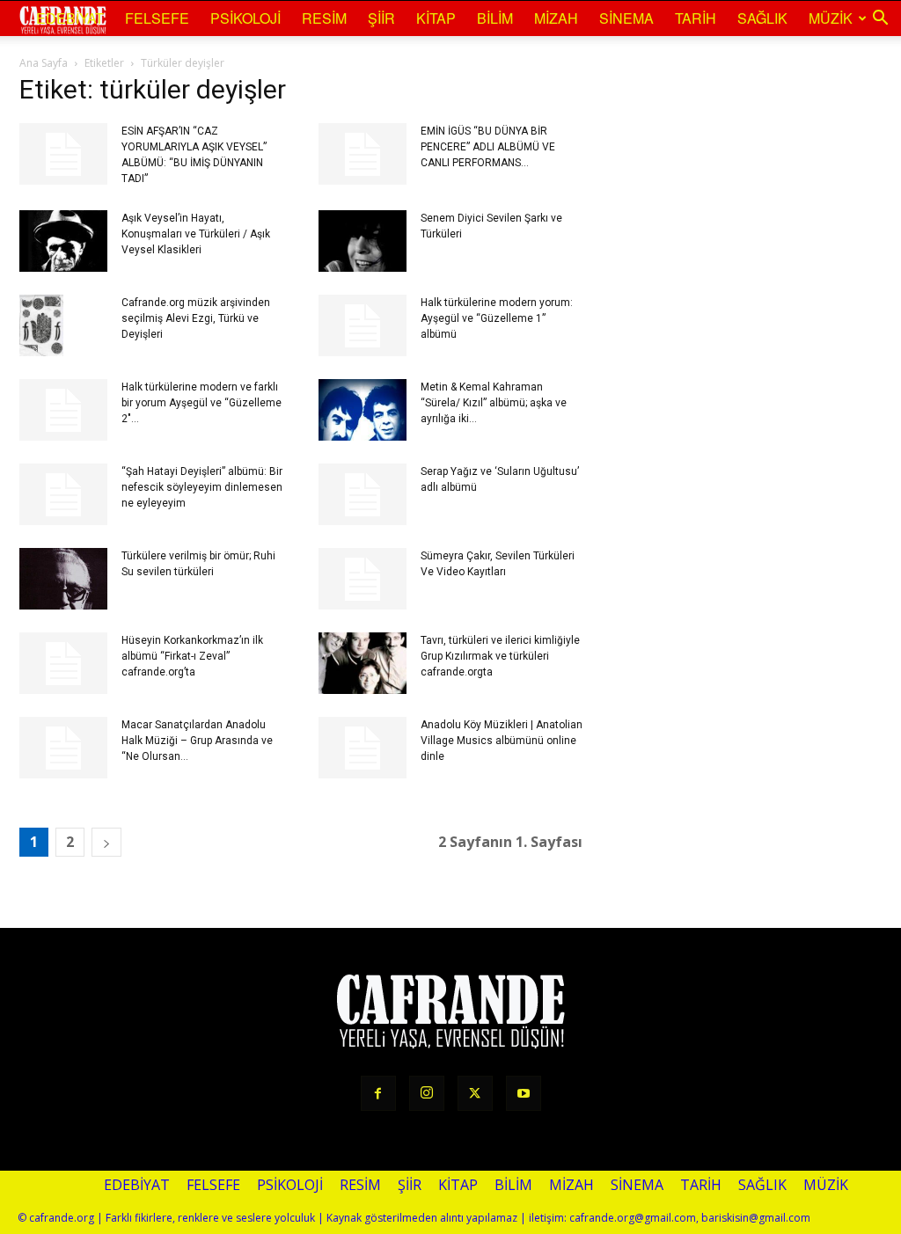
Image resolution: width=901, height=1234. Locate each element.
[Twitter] (475, 1093)
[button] (880, 18)
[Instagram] (426, 1093)
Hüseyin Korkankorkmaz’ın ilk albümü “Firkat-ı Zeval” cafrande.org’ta (192, 656)
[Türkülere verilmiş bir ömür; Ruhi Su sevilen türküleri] (63, 579)
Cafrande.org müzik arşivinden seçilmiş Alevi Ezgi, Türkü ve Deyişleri (195, 318)
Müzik (831, 18)
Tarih (695, 18)
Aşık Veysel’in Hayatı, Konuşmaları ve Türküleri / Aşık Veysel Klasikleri (195, 234)
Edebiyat (70, 18)
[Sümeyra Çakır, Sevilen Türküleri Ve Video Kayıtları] (363, 579)
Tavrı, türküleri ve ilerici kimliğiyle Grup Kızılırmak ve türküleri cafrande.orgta (500, 656)
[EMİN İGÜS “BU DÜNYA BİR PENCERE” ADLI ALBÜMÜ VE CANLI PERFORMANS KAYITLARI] (363, 154)
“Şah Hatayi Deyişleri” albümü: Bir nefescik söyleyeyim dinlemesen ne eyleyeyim (201, 487)
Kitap (436, 18)
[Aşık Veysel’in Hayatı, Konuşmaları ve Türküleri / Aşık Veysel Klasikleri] (63, 241)
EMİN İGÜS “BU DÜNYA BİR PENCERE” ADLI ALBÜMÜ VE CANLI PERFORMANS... (488, 147)
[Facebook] (378, 1093)
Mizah (556, 18)
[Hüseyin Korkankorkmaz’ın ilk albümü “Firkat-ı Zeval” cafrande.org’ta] (63, 663)
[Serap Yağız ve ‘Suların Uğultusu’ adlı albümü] (363, 494)
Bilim (495, 18)
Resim (324, 18)
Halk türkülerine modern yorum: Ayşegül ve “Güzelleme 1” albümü (497, 318)
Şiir (381, 18)
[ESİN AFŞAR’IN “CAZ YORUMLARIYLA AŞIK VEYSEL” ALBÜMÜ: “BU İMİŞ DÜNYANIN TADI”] (63, 154)
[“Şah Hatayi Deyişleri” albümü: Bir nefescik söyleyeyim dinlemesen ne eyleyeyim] (63, 494)
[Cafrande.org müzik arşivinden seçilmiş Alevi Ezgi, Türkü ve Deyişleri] (41, 325)
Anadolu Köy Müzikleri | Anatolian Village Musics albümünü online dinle (501, 741)
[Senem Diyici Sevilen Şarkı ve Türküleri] (363, 241)
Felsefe (157, 18)
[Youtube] (523, 1093)
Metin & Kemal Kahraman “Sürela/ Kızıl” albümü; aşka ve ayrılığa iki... (494, 403)
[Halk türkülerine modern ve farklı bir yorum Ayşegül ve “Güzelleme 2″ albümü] (63, 410)
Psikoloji (245, 18)
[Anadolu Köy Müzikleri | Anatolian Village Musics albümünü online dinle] (363, 747)
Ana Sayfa (43, 62)
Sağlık (762, 18)
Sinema (626, 18)
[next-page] (106, 842)
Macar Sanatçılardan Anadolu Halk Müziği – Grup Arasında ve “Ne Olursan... (197, 741)
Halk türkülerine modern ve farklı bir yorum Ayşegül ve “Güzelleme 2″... (201, 403)
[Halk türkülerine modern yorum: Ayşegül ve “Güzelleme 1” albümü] (363, 325)
